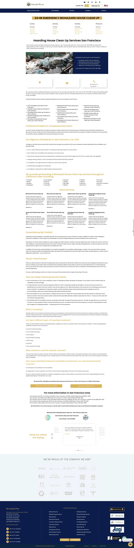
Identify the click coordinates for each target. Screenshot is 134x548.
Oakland (32, 32)
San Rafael (55, 32)
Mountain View (79, 28)
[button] (47, 385)
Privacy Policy (103, 546)
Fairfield (55, 28)
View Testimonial (93, 84)
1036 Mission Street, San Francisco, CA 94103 (17, 512)
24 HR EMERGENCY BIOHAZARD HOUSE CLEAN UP (67, 18)
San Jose (77, 33)
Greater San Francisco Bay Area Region (46, 386)
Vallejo (54, 33)
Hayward (32, 30)
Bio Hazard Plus (12, 509)
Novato (55, 30)
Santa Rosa (99, 33)
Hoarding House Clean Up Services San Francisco (67, 40)
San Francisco (99, 32)
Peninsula (98, 28)
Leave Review (93, 86)
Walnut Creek (33, 33)
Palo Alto (77, 30)
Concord (32, 28)
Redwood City (78, 32)
